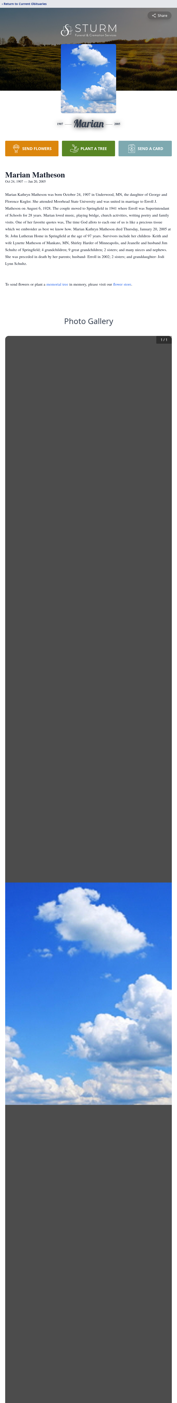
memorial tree (57, 284)
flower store (122, 284)
